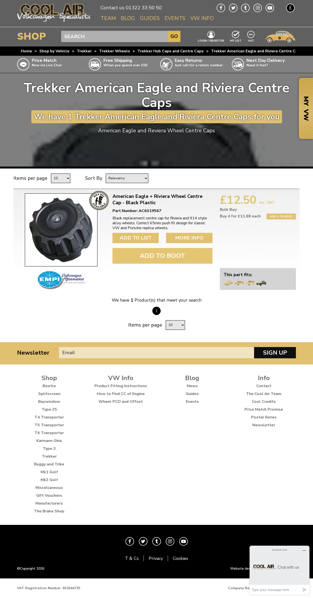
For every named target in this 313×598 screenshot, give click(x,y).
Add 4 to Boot (281, 216)
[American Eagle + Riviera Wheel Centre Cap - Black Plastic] (61, 230)
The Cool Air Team (263, 393)
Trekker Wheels (114, 51)
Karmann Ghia (49, 440)
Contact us (112, 7)
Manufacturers (49, 503)
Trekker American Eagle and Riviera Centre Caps (256, 51)
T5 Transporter (49, 425)
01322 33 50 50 (144, 7)
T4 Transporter (49, 417)
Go (174, 36)
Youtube (270, 8)
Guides (150, 18)
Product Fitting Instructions (120, 386)
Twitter (233, 8)
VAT (251, 40)
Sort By (93, 178)
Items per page (30, 178)
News (192, 386)
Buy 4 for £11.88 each (240, 216)
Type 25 (49, 409)
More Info (189, 238)
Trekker (84, 51)
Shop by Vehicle (54, 51)
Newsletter (33, 353)
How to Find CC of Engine (121, 393)
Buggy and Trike (49, 464)
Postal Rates (264, 417)
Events (175, 18)
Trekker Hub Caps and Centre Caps (170, 51)
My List (235, 40)
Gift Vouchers (49, 495)
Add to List (136, 238)
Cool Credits (264, 401)
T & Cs (132, 558)
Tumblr (245, 8)
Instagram (257, 8)
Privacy (156, 558)
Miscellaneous (49, 487)
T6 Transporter (49, 433)
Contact (263, 386)
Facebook (221, 8)
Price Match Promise (264, 409)
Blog (128, 18)
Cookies (180, 558)
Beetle (49, 386)
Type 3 (49, 448)
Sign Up (275, 353)
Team (108, 18)
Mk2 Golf (49, 480)
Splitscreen (49, 393)
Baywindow (49, 401)
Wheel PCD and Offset (121, 401)
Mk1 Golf (49, 472)
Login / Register (211, 40)
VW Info (202, 18)
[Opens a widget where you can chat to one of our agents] (279, 570)
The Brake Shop (49, 511)
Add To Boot (162, 255)
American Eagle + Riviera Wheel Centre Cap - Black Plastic (157, 199)
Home (26, 51)
